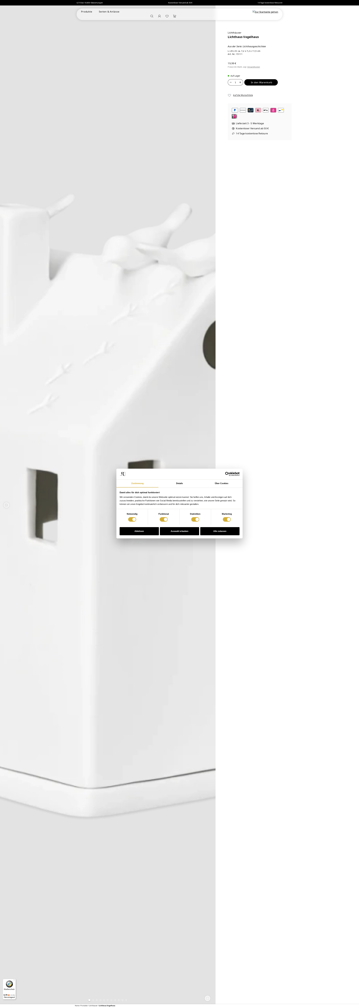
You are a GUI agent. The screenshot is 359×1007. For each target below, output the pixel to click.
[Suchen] (151, 16)
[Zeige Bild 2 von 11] (93, 1000)
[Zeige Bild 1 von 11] (89, 1000)
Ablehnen (139, 531)
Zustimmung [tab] (137, 483)
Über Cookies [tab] (221, 483)
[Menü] (14, 980)
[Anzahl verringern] (230, 82)
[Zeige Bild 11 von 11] (126, 1000)
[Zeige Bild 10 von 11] (122, 1000)
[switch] (164, 519)
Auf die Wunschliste (243, 95)
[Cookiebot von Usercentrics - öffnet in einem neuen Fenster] (227, 474)
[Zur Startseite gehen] (265, 12)
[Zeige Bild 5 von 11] (104, 1000)
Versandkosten (253, 67)
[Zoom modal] (207, 998)
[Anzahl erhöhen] (240, 82)
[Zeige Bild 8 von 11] (115, 1000)
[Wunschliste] (167, 16)
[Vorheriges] (6, 505)
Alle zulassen (219, 531)
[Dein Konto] (159, 16)
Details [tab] (179, 483)
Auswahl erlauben (179, 531)
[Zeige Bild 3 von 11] (97, 1000)
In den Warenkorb (261, 82)
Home (77, 1006)
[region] (108, 505)
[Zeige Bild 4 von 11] (100, 1000)
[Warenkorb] (174, 16)
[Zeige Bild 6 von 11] (108, 1000)
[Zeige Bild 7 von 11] (111, 1000)
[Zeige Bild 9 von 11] (119, 1000)
